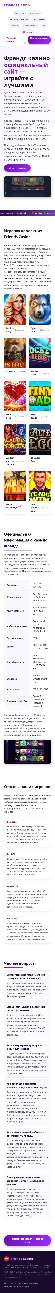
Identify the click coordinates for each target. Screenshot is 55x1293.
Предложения (39, 19)
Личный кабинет (11, 40)
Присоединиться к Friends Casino (27, 1240)
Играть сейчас (17, 168)
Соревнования (30, 25)
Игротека (27, 32)
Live (43, 25)
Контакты (19, 13)
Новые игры (34, 13)
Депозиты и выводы (19, 19)
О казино (14, 25)
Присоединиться (39, 38)
